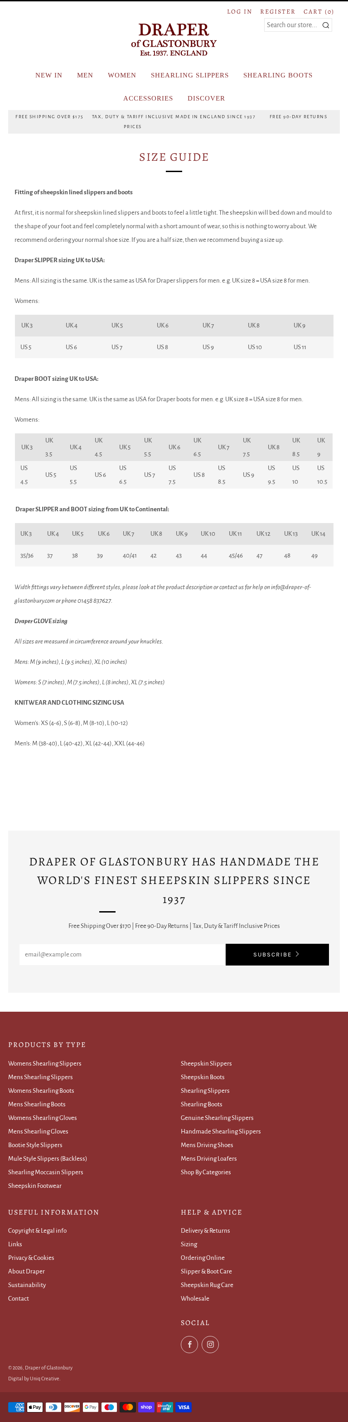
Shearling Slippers (205, 1090)
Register (278, 11)
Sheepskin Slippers (206, 1063)
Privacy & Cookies (31, 1257)
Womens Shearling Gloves (42, 1118)
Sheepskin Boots (203, 1077)
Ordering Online (203, 1257)
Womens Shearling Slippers (45, 1063)
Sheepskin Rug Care (207, 1285)
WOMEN (122, 75)
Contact (18, 1298)
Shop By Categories (206, 1172)
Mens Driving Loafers (209, 1158)
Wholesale (195, 1298)
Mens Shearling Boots (37, 1104)
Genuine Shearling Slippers (217, 1118)
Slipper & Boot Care (206, 1271)
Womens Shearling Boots (41, 1090)
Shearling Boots (201, 1104)
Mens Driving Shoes (207, 1145)
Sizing (189, 1244)
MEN (85, 75)
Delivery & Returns (205, 1230)
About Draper (26, 1271)
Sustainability (27, 1285)
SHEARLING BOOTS (278, 75)
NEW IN (49, 75)
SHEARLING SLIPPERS (190, 75)
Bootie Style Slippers (35, 1145)
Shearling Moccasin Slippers (45, 1172)
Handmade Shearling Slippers (221, 1131)
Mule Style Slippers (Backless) (47, 1158)
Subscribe (272, 954)
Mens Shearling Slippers (40, 1077)
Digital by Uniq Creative (33, 1378)
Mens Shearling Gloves (38, 1131)
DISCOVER (206, 98)
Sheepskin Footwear (35, 1185)
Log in (239, 11)
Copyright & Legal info (37, 1230)
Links (15, 1244)
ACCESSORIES (148, 98)
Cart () (319, 11)
